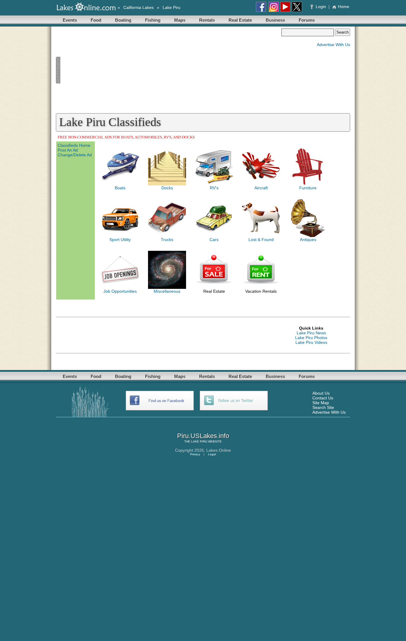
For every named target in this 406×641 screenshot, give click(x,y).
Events (70, 20)
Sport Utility (120, 239)
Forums (307, 20)
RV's (214, 187)
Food (96, 20)
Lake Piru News (311, 332)
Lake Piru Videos (311, 342)
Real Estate (240, 20)
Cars (214, 239)
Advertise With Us (333, 44)
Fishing (152, 20)
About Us (321, 393)
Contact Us (322, 398)
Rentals (207, 20)
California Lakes (138, 7)
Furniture (308, 187)
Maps (179, 20)
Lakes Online (218, 450)
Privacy (195, 454)
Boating (123, 20)
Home (343, 6)
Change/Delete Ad (75, 154)
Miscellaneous (167, 291)
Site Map (320, 402)
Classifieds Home (74, 145)
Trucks (167, 239)
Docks (167, 187)
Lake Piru (171, 7)
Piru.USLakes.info (203, 436)
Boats (120, 187)
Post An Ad (68, 150)
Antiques (308, 239)
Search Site (323, 407)
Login (320, 6)
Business (275, 20)
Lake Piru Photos (311, 337)
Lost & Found (261, 239)
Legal (212, 454)
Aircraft (261, 187)
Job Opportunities (120, 291)
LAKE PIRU (199, 441)
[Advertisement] (168, 70)
